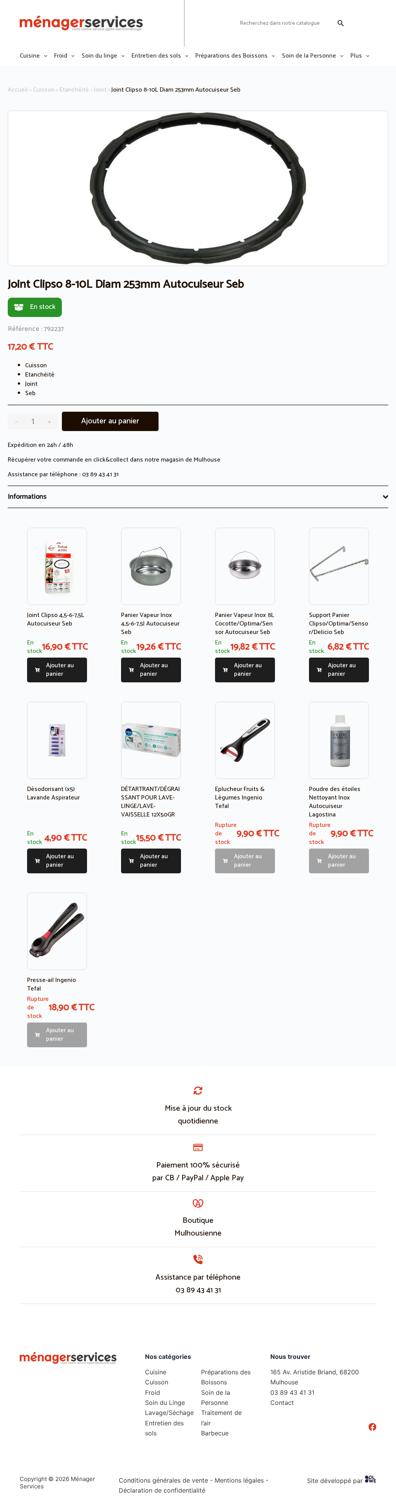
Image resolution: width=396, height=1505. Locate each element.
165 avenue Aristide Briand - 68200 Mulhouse (157, 23)
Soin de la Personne (309, 56)
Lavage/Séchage (169, 1412)
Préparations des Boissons (231, 56)
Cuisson (44, 90)
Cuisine (30, 56)
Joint (100, 90)
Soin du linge (99, 56)
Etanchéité (74, 90)
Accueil (18, 90)
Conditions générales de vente (163, 1480)
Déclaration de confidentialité (162, 1490)
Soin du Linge (165, 1402)
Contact (282, 1402)
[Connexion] (357, 23)
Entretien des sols (156, 56)
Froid (60, 56)
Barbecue (215, 1433)
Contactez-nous (212, 23)
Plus (356, 56)
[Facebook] (372, 1427)
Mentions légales (239, 1480)
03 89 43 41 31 (100, 474)
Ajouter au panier (110, 421)
